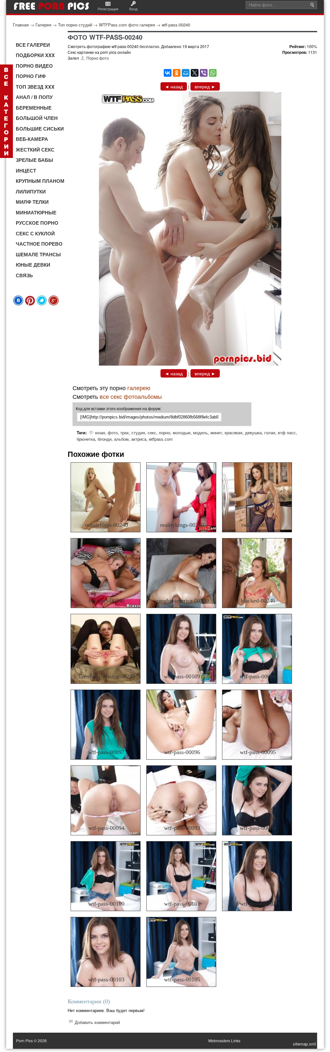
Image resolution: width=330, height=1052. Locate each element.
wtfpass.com (161, 439)
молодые (181, 432)
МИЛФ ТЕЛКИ (32, 201)
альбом (121, 439)
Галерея (43, 25)
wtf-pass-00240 (176, 25)
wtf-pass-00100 (106, 903)
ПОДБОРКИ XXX (35, 55)
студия (138, 432)
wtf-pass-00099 (258, 828)
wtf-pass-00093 (182, 828)
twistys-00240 (257, 525)
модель (200, 432)
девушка (253, 432)
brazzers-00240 (106, 600)
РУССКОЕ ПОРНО (37, 222)
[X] (195, 73)
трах (124, 432)
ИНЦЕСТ (26, 170)
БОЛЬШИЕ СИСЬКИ (40, 128)
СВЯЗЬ (24, 275)
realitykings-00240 (182, 525)
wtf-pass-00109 (182, 676)
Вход (133, 8)
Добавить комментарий (97, 1022)
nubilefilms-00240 (106, 525)
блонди (105, 439)
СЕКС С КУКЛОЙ (35, 233)
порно (164, 432)
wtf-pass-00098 (258, 676)
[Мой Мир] (185, 73)
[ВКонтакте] (167, 73)
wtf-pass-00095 (258, 752)
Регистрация (108, 8)
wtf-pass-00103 (106, 979)
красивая (233, 432)
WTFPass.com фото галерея (127, 25)
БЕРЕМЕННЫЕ (34, 107)
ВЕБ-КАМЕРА (32, 139)
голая (269, 432)
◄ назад (174, 86)
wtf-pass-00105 (182, 979)
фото (113, 432)
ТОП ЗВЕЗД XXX (35, 86)
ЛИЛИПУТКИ (31, 191)
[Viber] (204, 73)
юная (100, 432)
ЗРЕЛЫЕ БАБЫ (34, 159)
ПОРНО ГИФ (31, 76)
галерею (138, 387)
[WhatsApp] (213, 73)
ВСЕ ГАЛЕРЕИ (33, 44)
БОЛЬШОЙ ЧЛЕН (37, 118)
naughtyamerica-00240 (182, 600)
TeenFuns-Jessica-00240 (106, 676)
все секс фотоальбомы (131, 396)
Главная (21, 25)
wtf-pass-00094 (106, 828)
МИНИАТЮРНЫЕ (36, 212)
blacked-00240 (258, 600)
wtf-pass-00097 (106, 752)
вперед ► (205, 86)
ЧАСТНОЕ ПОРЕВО (39, 243)
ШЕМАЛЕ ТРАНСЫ (38, 254)
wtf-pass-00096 (182, 752)
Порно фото (97, 58)
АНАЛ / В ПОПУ (34, 97)
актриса (138, 439)
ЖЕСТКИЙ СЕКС (35, 149)
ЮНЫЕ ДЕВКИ (33, 264)
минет (216, 432)
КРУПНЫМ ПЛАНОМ (40, 180)
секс (152, 432)
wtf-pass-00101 (182, 903)
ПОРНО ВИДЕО (34, 65)
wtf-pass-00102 (258, 903)
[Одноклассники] (176, 73)
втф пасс (287, 432)
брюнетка (86, 439)
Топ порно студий (75, 25)
